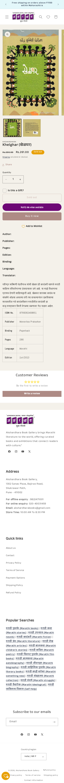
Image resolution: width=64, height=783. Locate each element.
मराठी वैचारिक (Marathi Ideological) (26, 685)
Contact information (33, 780)
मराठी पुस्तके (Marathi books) (22, 629)
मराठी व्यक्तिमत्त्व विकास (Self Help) (30, 687)
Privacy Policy (13, 563)
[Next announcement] (58, 4)
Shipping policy (51, 775)
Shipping (6, 157)
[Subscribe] (54, 722)
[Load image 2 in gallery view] (32, 128)
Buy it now (32, 216)
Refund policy (49, 770)
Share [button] (9, 165)
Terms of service (32, 775)
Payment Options (15, 578)
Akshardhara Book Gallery (27, 770)
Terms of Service (15, 571)
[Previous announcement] (6, 4)
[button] (7, 17)
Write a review (32, 394)
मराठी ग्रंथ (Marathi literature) (23, 641)
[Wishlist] (48, 17)
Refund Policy (13, 593)
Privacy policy (15, 775)
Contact (10, 556)
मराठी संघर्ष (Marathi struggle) (38, 681)
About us (11, 548)
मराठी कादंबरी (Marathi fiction (34, 637)
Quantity (7, 172)
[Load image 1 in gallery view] (12, 128)
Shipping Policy (14, 586)
